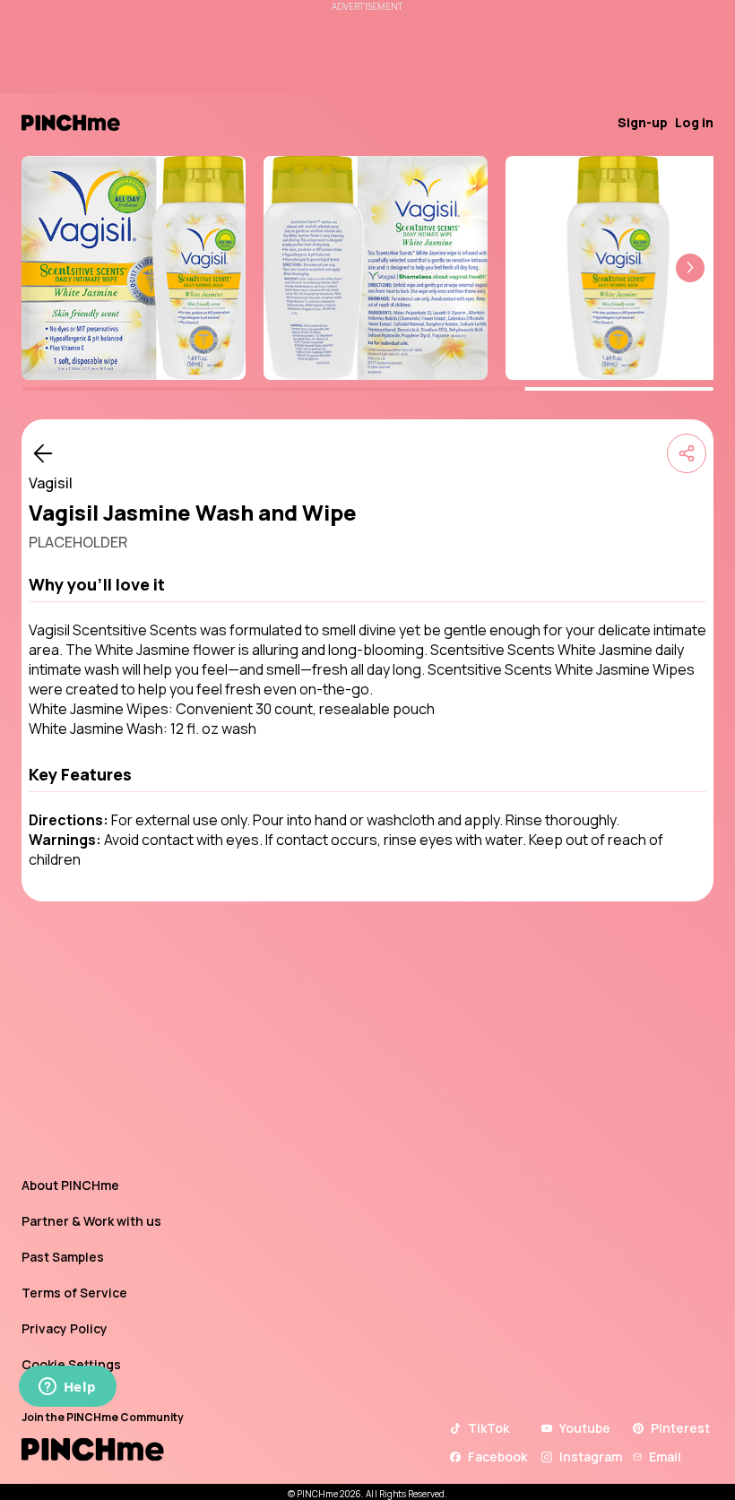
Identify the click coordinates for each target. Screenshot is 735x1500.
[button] (690, 268)
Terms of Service (74, 1292)
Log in (694, 122)
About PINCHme (70, 1185)
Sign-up (643, 122)
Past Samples (63, 1256)
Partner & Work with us (91, 1220)
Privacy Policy (65, 1328)
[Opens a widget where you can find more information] (67, 1388)
